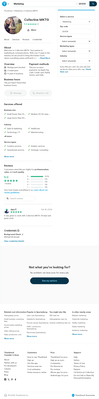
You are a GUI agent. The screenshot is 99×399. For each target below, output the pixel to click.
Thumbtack (8, 11)
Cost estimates (33, 369)
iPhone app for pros (59, 372)
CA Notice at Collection (84, 372)
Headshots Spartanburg (36, 319)
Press (6, 372)
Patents (77, 369)
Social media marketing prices (13, 326)
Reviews (26, 39)
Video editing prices (11, 331)
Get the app (32, 363)
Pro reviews (55, 369)
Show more (9, 338)
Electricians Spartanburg (36, 332)
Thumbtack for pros (59, 357)
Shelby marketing (78, 323)
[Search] (93, 3)
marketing (19, 11)
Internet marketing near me (60, 323)
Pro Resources (57, 366)
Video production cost (12, 335)
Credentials (37, 39)
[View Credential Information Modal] (18, 230)
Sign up (30, 360)
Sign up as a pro (57, 360)
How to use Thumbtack (37, 357)
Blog (6, 375)
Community (55, 363)
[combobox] (43, 3)
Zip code (64, 26)
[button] (13, 25)
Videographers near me (58, 319)
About (6, 39)
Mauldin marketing (79, 315)
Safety (76, 360)
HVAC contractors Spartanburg (34, 328)
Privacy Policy (79, 366)
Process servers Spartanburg (37, 323)
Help (76, 357)
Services (15, 39)
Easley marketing (78, 327)
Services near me (34, 366)
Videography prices (11, 315)
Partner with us (10, 363)
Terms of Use (79, 363)
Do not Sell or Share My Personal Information (84, 376)
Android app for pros (59, 375)
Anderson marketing (79, 330)
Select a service (67, 17)
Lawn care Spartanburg (35, 315)
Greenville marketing (80, 319)
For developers (10, 366)
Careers (7, 369)
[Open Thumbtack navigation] (6, 4)
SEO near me (54, 315)
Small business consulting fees (14, 320)
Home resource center (36, 372)
